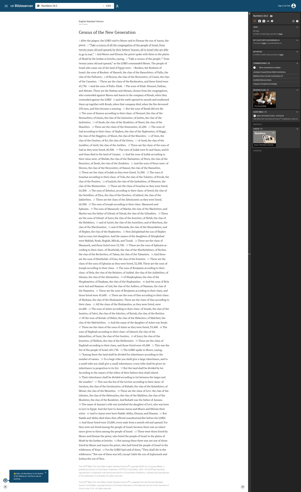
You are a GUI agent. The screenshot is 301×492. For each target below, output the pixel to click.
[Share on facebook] (259, 21)
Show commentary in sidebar (270, 68)
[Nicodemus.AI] (5, 480)
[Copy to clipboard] (268, 21)
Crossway (85, 24)
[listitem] (276, 72)
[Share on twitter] (264, 21)
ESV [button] (108, 5)
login (280, 34)
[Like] (255, 21)
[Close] (45, 472)
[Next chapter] (243, 487)
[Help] (297, 21)
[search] (71, 5)
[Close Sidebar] (249, 254)
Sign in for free (284, 6)
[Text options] (117, 6)
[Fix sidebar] (249, 14)
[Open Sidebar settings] (293, 21)
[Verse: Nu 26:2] (271, 16)
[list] (276, 78)
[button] (6, 6)
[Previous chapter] (5, 487)
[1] (162, 58)
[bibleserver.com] (22, 6)
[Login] (293, 6)
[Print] (272, 21)
